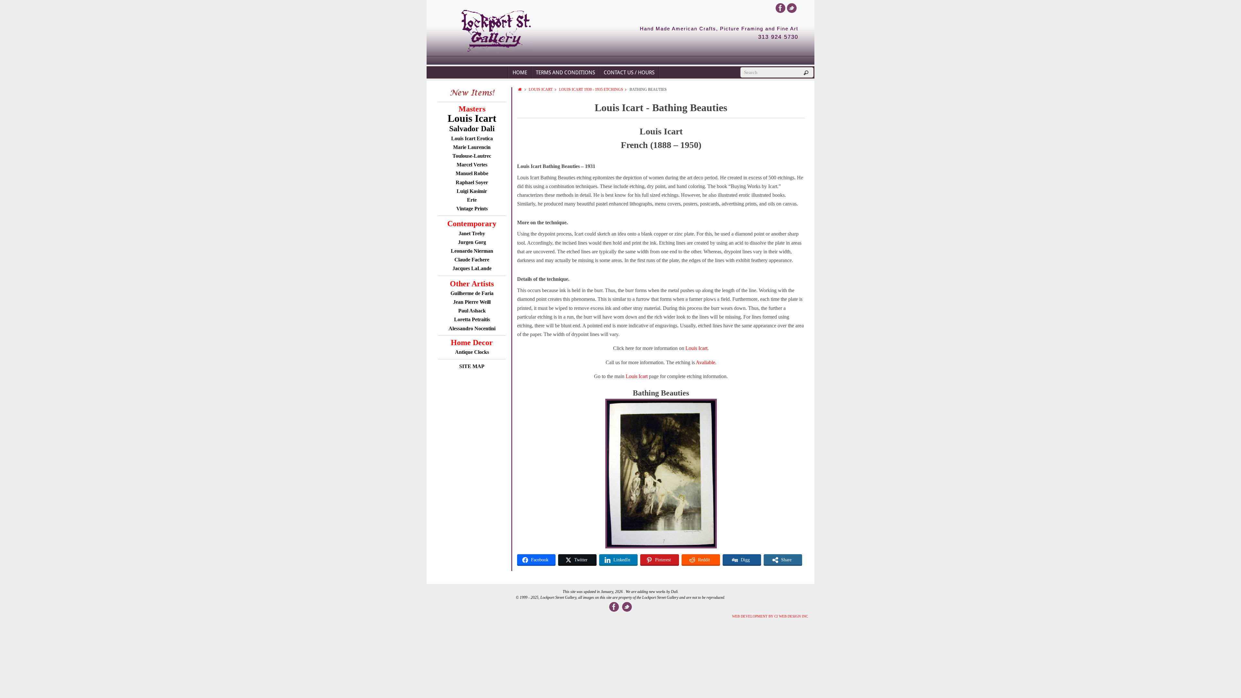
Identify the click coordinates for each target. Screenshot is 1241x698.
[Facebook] (780, 8)
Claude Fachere (471, 259)
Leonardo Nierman (472, 251)
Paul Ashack (472, 310)
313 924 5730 (778, 37)
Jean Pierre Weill (472, 302)
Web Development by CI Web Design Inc (770, 616)
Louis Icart (541, 89)
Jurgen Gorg (472, 242)
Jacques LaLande (472, 268)
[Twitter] (792, 8)
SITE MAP (471, 366)
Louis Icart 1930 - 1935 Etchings (591, 89)
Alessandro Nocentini (472, 328)
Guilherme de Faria (472, 293)
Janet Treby (472, 233)
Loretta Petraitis (472, 319)
